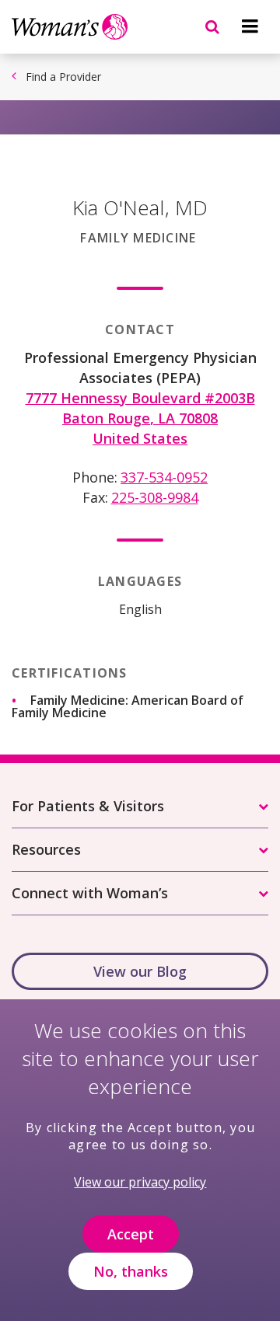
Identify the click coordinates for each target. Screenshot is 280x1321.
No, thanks (130, 1271)
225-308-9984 (154, 497)
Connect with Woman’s (90, 893)
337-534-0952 (164, 477)
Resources (46, 849)
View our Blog (140, 971)
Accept (130, 1234)
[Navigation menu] (249, 26)
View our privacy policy (140, 1182)
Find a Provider (63, 76)
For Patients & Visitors (88, 805)
